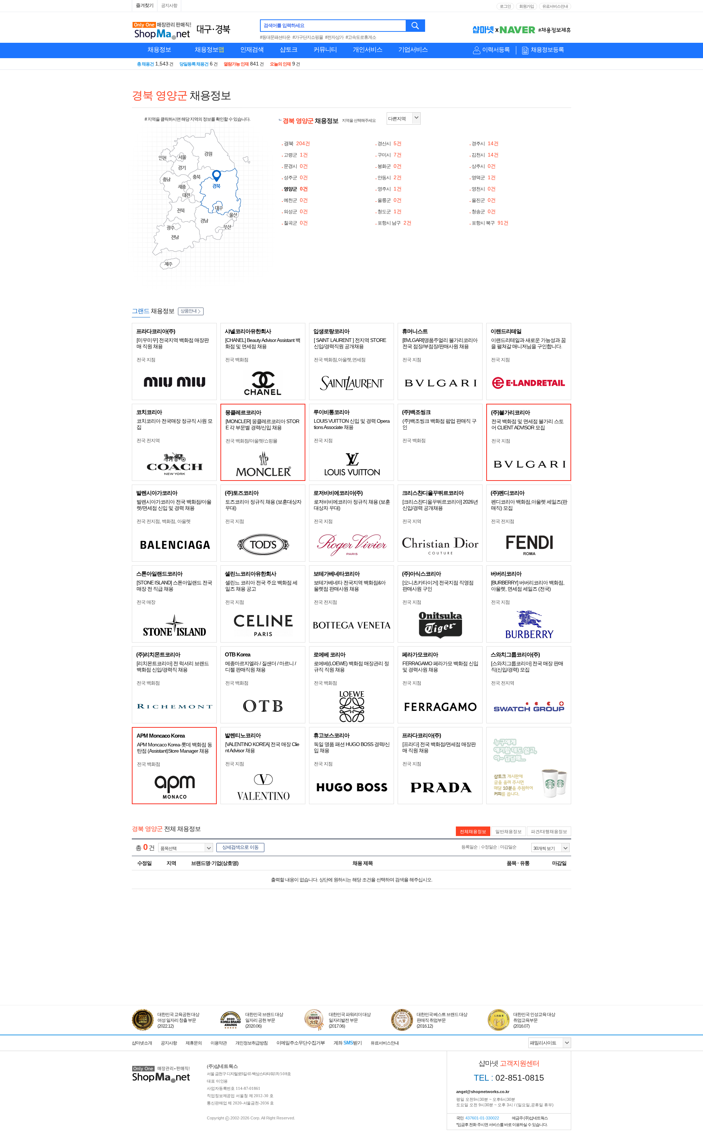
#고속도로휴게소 (361, 37)
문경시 (296, 166)
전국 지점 (146, 359)
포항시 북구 (490, 223)
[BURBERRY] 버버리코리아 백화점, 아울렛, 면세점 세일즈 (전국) (527, 586)
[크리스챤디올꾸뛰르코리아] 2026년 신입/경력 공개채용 (440, 505)
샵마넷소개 (142, 1043)
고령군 (296, 155)
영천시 (484, 189)
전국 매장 (146, 602)
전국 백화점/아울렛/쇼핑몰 (251, 441)
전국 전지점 (502, 521)
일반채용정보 (508, 831)
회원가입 (526, 6)
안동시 (389, 177)
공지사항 (169, 5)
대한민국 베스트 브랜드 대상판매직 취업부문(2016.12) (442, 1020)
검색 (415, 25)
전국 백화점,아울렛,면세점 (339, 359)
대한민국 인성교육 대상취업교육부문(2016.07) (534, 1020)
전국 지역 (411, 521)
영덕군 (484, 177)
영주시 (389, 189)
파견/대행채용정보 (549, 831)
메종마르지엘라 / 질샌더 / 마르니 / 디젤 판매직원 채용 (260, 666)
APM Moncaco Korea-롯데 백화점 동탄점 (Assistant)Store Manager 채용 (174, 748)
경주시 (485, 143)
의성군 (296, 211)
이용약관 (219, 1043)
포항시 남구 (394, 223)
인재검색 (252, 49)
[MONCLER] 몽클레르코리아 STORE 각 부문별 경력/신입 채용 (262, 424)
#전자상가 (334, 37)
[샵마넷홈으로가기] (161, 1066)
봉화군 (389, 166)
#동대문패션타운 (275, 37)
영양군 (296, 189)
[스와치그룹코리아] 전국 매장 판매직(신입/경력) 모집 (527, 666)
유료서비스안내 (555, 6)
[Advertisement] (351, 971)
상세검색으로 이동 (240, 847)
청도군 (389, 211)
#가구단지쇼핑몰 (308, 37)
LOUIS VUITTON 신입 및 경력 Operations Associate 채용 (352, 424)
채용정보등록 (547, 49)
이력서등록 (496, 49)
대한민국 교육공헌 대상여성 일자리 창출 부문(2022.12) (178, 1020)
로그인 (505, 6)
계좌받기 (348, 1043)
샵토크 (288, 49)
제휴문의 (194, 1043)
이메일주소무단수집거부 (300, 1043)
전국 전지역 (148, 440)
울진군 (484, 200)
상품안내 (189, 310)
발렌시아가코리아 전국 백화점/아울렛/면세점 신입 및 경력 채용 (174, 505)
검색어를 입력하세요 (284, 25)
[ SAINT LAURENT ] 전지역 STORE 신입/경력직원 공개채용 (350, 343)
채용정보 (159, 49)
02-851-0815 (509, 1077)
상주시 (484, 166)
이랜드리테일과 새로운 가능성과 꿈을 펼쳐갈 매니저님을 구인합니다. (528, 343)
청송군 (484, 211)
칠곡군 (296, 223)
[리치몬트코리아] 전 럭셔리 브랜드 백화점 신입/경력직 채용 (173, 666)
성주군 (296, 177)
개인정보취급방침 (251, 1043)
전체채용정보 (473, 831)
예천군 (296, 200)
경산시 (389, 143)
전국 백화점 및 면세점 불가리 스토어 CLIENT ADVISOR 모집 (527, 424)
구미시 (389, 155)
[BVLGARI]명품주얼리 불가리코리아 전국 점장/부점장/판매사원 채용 (439, 343)
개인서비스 (367, 49)
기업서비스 (413, 49)
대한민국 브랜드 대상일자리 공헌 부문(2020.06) (264, 1020)
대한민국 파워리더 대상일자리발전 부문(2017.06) (350, 1020)
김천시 (485, 155)
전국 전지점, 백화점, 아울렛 (163, 521)
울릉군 (389, 200)
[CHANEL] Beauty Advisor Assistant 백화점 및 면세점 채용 (262, 343)
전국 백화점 (236, 359)
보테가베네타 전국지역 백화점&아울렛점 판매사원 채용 (350, 586)
